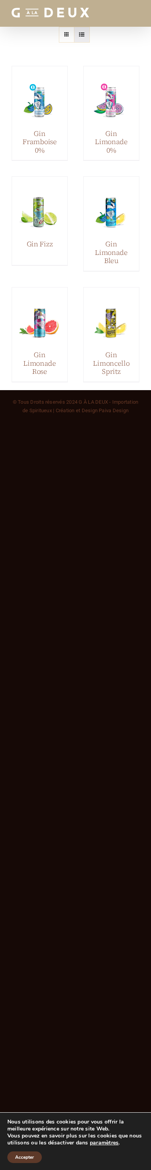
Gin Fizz (40, 244)
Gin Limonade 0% (111, 142)
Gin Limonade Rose (39, 363)
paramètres (104, 1142)
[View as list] (81, 34)
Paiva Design (114, 410)
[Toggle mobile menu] (135, 13)
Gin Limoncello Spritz (111, 363)
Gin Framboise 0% (39, 142)
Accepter (24, 1157)
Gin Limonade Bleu (111, 252)
